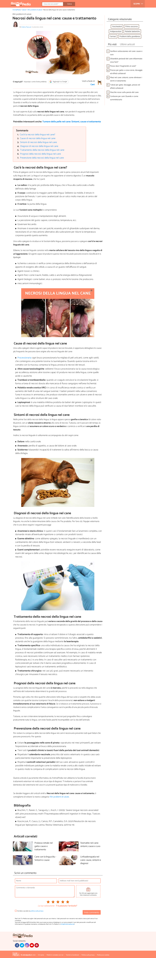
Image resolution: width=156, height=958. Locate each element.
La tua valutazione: (46, 906)
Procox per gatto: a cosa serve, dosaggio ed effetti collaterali (126, 72)
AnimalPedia (17, 10)
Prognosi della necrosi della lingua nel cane (40, 154)
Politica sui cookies (103, 955)
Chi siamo (41, 955)
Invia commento (91, 912)
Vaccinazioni (117, 26)
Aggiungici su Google (59, 81)
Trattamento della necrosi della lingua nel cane (42, 150)
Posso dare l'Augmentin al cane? (123, 66)
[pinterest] (36, 945)
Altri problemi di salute (34, 10)
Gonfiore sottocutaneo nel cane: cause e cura (126, 53)
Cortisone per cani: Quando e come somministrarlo (124, 98)
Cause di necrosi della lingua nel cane (37, 138)
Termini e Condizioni (72, 955)
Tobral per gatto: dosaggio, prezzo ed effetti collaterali (125, 86)
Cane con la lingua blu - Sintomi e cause (45, 858)
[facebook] (17, 945)
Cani (93, 84)
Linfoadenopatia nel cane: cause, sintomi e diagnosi (90, 860)
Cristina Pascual (26, 27)
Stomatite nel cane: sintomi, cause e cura (90, 844)
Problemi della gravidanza (129, 36)
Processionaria (24, 358)
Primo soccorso (131, 26)
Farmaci (113, 36)
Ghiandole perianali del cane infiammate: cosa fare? (126, 60)
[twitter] (22, 945)
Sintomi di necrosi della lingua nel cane (38, 142)
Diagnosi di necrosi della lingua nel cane (39, 146)
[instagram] (27, 945)
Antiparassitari (115, 31)
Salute (24, 10)
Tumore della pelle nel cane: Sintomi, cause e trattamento (71, 122)
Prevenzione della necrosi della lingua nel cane (42, 158)
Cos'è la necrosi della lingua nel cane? (37, 134)
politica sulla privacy (36, 911)
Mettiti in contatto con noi (55, 955)
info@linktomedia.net (67, 924)
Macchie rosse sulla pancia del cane (124, 92)
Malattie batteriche (132, 31)
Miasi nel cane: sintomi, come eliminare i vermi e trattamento (126, 79)
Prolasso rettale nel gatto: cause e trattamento (43, 846)
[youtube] (32, 945)
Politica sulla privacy (88, 955)
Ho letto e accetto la (30, 911)
